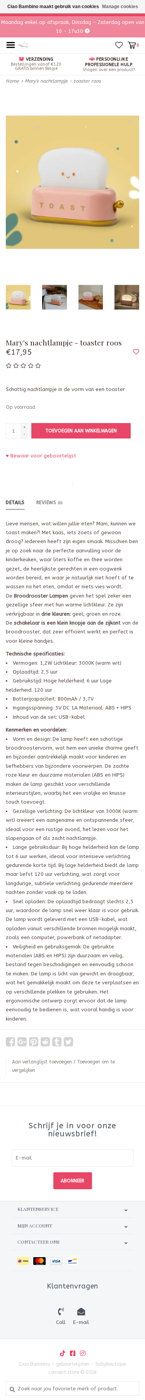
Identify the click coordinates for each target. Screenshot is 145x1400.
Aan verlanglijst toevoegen (42, 1062)
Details (15, 502)
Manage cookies (120, 6)
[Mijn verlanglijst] (119, 45)
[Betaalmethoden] (25, 1260)
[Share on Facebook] (10, 1041)
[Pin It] (33, 1041)
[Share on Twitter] (68, 1041)
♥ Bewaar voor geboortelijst (41, 456)
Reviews (49, 502)
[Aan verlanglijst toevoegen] (136, 352)
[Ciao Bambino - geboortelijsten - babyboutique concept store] (23, 44)
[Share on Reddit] (45, 1041)
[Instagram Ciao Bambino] (82, 1353)
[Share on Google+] (22, 1041)
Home (12, 81)
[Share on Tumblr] (56, 1041)
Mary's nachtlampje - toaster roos (63, 81)
